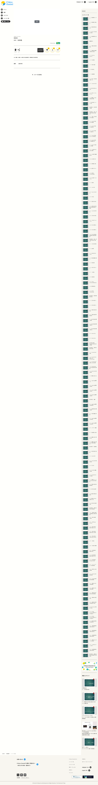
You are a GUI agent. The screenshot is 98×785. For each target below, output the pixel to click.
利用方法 (83, 759)
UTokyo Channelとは (73, 759)
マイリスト (71, 772)
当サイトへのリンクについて (87, 761)
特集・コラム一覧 (72, 767)
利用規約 (18, 777)
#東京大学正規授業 (25, 57)
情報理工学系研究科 (17, 36)
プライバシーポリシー (25, 777)
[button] (47, 50)
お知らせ (70, 770)
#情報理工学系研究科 (33, 57)
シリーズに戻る (38, 74)
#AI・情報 (16, 57)
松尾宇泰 (20, 63)
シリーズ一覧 (71, 761)
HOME (3, 753)
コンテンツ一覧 (72, 764)
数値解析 (16, 38)
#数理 (19, 57)
